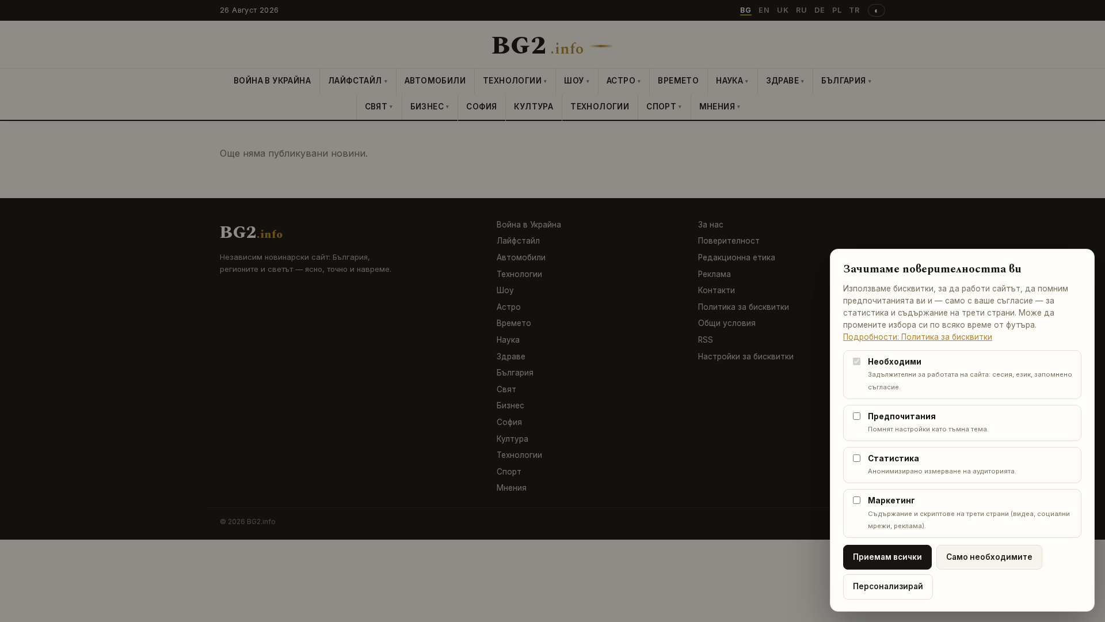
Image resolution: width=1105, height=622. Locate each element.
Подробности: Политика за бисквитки (917, 337)
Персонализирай (888, 586)
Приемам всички (887, 557)
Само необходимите (989, 557)
